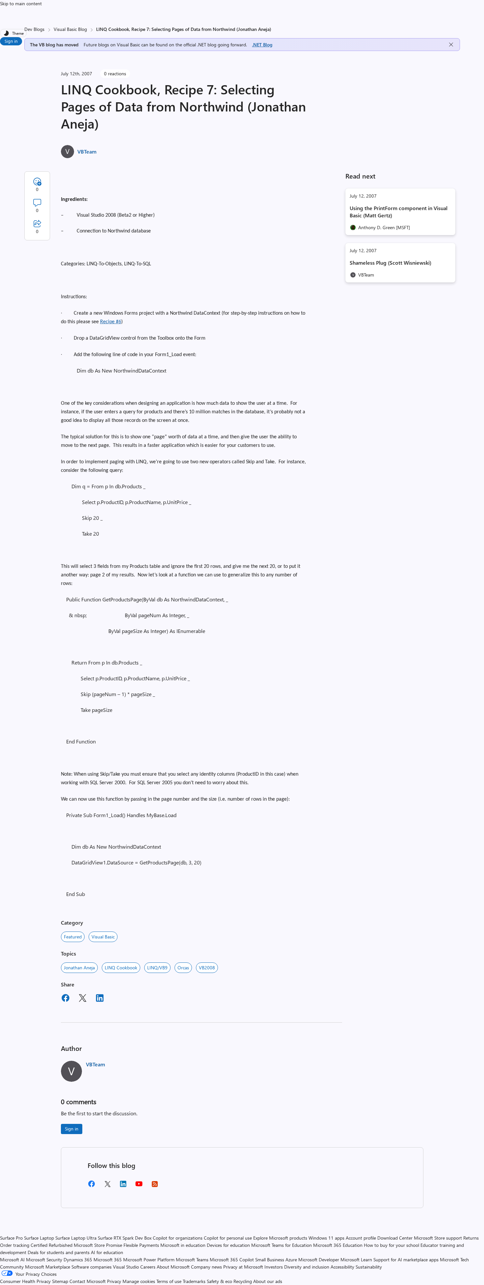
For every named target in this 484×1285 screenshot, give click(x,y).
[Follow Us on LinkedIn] (123, 1186)
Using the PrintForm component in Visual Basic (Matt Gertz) (398, 212)
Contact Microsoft (87, 1281)
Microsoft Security (44, 1259)
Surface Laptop (39, 1238)
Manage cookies (138, 1281)
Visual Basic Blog (70, 29)
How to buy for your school (391, 1245)
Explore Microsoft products (280, 1238)
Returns (471, 1238)
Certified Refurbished (51, 1245)
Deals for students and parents (59, 1252)
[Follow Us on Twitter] (107, 1186)
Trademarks (194, 1281)
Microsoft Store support (438, 1238)
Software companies (91, 1267)
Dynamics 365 (78, 1259)
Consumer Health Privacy (25, 1281)
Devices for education (228, 1245)
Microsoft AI (12, 1259)
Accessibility (342, 1267)
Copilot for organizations (177, 1238)
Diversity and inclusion (306, 1267)
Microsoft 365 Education (338, 1245)
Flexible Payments (141, 1245)
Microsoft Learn (356, 1259)
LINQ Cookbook (121, 967)
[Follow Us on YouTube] (139, 1186)
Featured (73, 936)
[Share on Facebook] (65, 999)
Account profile (361, 1238)
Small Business (269, 1259)
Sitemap (60, 1281)
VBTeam (86, 151)
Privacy (114, 1281)
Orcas (183, 967)
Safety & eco (219, 1281)
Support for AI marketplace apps (406, 1259)
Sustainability (369, 1267)
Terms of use (168, 1281)
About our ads (267, 1281)
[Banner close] (451, 44)
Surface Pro (11, 1238)
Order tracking (14, 1245)
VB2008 (207, 967)
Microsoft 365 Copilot (232, 1259)
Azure (291, 1259)
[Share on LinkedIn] (99, 999)
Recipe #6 (110, 322)
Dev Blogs (34, 29)
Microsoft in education (182, 1245)
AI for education (107, 1252)
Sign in (11, 41)
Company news (206, 1267)
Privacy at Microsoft (243, 1267)
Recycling (242, 1281)
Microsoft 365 (108, 1259)
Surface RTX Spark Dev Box (124, 1238)
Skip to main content (21, 3)
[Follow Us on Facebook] (91, 1186)
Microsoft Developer (318, 1259)
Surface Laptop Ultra (75, 1238)
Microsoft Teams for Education (281, 1245)
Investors (273, 1267)
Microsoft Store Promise (98, 1245)
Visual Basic (103, 936)
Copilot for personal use (228, 1238)
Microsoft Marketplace (47, 1267)
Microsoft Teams (192, 1259)
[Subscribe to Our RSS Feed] (155, 1186)
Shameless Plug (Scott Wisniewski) (390, 262)
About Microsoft (173, 1267)
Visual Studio (126, 1267)
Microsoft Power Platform (149, 1259)
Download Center (395, 1238)
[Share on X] (82, 999)
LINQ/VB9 (157, 967)
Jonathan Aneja (79, 967)
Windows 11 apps (326, 1238)
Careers (147, 1267)
